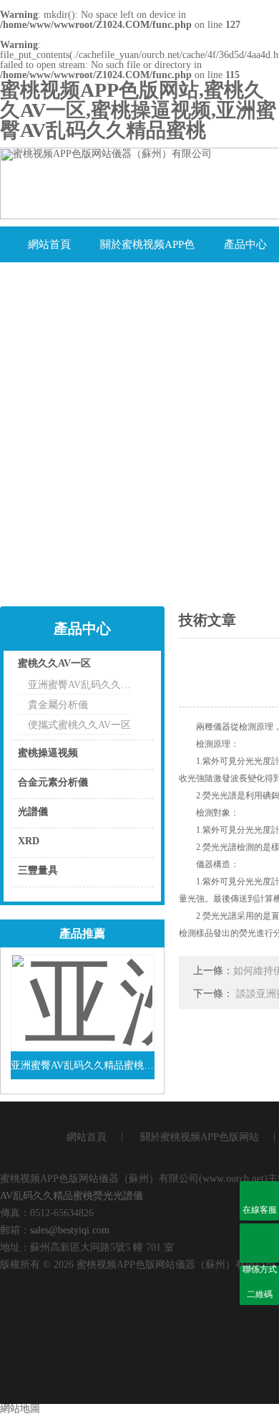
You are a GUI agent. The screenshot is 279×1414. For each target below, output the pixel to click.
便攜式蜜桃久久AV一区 (79, 725)
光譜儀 (33, 811)
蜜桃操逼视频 (48, 752)
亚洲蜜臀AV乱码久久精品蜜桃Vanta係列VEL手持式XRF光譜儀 (83, 1065)
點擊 (125, 666)
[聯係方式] (259, 1243)
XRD (28, 841)
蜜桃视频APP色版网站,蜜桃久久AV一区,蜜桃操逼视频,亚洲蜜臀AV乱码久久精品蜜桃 (138, 110)
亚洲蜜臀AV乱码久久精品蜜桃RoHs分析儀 (80, 684)
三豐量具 (38, 870)
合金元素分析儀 (53, 782)
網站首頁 (49, 244)
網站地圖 (20, 1408)
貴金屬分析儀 (58, 704)
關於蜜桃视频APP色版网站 (147, 250)
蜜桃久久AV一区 (54, 663)
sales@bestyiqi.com (69, 1230)
